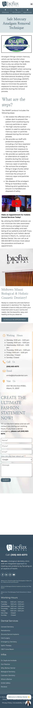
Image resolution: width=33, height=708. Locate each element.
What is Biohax (6, 679)
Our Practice (5, 664)
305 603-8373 (16, 12)
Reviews (4, 687)
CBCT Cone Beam (7, 649)
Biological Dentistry (8, 672)
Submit (6, 480)
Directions (5, 12)
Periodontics (5, 630)
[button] (31, 4)
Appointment (27, 12)
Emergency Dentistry (9, 642)
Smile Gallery (5, 683)
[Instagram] (10, 574)
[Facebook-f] (2, 574)
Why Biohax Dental (8, 668)
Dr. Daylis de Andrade (8, 660)
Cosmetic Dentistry (8, 675)
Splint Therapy (6, 645)
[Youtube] (13, 574)
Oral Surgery (5, 638)
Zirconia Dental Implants (10, 634)
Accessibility (17, 703)
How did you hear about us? (13, 456)
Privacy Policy (7, 703)
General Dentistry (7, 627)
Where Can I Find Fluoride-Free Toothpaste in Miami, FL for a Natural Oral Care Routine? (16, 581)
